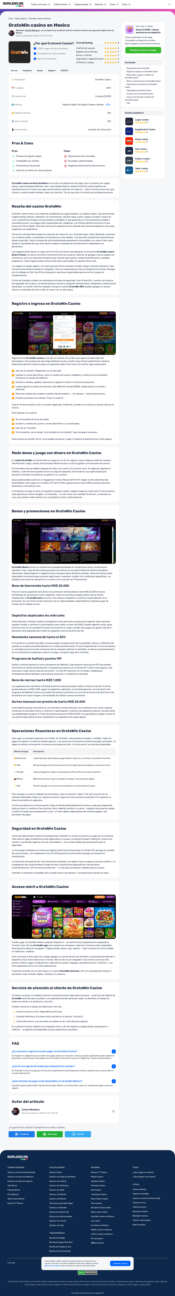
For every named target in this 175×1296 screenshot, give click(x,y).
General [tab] (14, 71)
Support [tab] (52, 71)
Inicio (11, 19)
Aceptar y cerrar (120, 1263)
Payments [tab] (27, 71)
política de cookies (52, 1266)
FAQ (128, 103)
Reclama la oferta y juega (143, 50)
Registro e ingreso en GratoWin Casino (142, 72)
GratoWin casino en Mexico (40, 19)
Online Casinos (21, 19)
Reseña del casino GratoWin (138, 68)
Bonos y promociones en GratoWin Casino (144, 81)
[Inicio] (13, 4)
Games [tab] (40, 71)
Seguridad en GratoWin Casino (139, 90)
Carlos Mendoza (32, 30)
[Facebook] (113, 1111)
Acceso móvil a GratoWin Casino (140, 94)
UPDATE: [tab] (65, 71)
